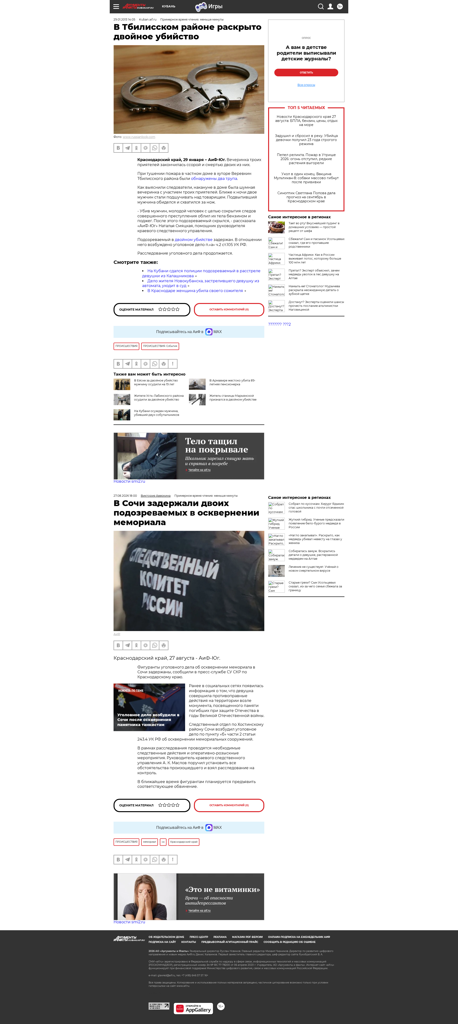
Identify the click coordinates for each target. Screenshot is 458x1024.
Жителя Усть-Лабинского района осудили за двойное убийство (159, 397)
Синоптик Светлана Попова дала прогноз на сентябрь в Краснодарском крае (306, 197)
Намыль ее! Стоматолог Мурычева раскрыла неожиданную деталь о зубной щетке (314, 290)
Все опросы (306, 85)
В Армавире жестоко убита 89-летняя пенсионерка (232, 382)
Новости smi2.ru (129, 481)
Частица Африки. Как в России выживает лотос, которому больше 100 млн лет (315, 258)
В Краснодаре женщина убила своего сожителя (195, 290)
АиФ (117, 634)
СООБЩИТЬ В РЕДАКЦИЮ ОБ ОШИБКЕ (290, 942)
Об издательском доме (166, 937)
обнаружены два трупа (214, 178)
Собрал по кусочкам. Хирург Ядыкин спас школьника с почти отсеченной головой (316, 507)
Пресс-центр (199, 937)
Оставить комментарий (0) (229, 309)
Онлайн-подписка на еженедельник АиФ (299, 937)
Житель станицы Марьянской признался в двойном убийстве (232, 397)
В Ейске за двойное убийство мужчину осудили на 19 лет (156, 382)
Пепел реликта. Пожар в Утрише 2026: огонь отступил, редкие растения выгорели (306, 159)
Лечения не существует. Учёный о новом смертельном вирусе (313, 568)
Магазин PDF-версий (247, 937)
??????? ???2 (279, 324)
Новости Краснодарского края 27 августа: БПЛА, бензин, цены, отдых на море (306, 121)
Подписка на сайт (162, 942)
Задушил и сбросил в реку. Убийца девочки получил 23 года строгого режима (306, 140)
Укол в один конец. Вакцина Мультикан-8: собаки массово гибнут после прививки (306, 178)
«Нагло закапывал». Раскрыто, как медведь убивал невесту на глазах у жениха (315, 539)
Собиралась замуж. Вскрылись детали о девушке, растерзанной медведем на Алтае (313, 554)
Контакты (188, 942)
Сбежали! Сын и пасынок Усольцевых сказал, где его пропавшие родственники (316, 242)
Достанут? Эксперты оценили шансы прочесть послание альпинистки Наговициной (316, 305)
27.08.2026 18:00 (125, 495)
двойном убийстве (193, 239)
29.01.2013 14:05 (124, 19)
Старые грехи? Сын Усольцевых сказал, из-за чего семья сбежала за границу (315, 586)
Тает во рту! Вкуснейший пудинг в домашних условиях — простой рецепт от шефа (314, 227)
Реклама (220, 937)
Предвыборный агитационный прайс (229, 942)
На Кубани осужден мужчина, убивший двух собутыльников (156, 413)
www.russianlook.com (139, 137)
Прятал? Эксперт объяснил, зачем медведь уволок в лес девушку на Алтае (314, 274)
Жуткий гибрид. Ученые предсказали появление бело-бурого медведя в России (316, 523)
